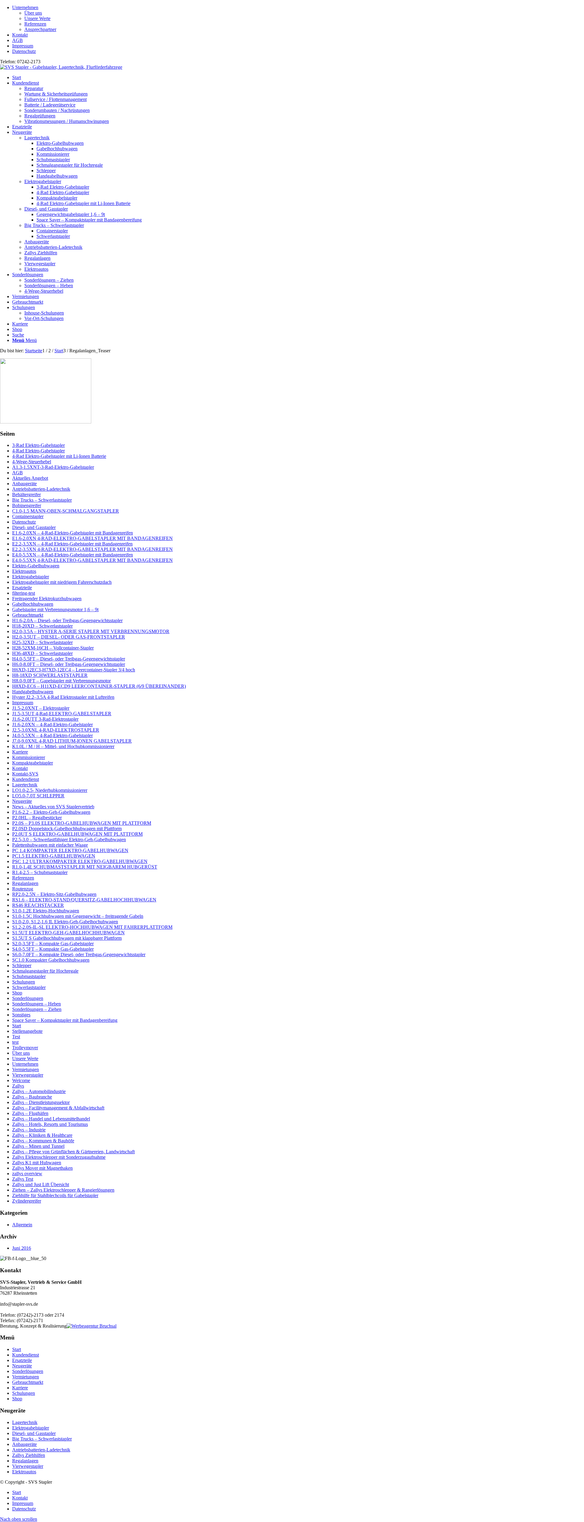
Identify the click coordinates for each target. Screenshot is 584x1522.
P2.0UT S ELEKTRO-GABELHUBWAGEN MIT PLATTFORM (77, 834)
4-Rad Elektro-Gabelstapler (38, 450)
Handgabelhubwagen (32, 691)
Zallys (18, 1085)
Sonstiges (21, 1014)
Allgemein (22, 1224)
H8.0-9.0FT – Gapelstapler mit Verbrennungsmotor (61, 680)
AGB (17, 40)
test (15, 1042)
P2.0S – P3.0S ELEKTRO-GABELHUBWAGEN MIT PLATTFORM (81, 823)
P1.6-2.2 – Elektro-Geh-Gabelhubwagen (51, 812)
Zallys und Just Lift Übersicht (40, 1184)
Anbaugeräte (36, 241)
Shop (17, 992)
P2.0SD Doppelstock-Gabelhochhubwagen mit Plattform (67, 828)
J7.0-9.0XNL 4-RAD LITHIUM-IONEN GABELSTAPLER (72, 741)
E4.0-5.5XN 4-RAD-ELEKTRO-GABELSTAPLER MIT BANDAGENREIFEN (92, 560)
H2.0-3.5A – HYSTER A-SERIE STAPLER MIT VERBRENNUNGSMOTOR (90, 631)
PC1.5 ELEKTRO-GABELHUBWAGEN (53, 856)
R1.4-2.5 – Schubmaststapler (40, 872)
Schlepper (21, 965)
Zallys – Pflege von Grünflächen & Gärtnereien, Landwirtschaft (73, 1151)
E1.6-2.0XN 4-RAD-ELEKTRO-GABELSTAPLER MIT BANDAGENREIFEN (92, 538)
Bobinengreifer (26, 505)
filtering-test (23, 593)
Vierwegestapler (39, 263)
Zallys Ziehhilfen (40, 252)
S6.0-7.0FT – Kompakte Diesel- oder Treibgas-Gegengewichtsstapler (78, 954)
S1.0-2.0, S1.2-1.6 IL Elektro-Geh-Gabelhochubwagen (65, 921)
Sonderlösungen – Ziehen (36, 1009)
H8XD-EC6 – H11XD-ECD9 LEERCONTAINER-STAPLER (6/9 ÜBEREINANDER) (99, 686)
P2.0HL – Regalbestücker (37, 817)
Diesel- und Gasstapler (46, 208)
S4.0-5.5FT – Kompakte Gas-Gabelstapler (53, 949)
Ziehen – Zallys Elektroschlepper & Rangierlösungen (63, 1190)
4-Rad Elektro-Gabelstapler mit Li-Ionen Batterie (59, 456)
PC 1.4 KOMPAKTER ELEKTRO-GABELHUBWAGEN (70, 850)
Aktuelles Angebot (30, 478)
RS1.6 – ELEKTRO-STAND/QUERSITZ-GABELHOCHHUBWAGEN (84, 899)
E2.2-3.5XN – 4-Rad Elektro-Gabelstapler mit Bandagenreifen (72, 543)
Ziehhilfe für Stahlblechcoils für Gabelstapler (55, 1195)
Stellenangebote (27, 1031)
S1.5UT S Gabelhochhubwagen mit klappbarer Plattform (67, 938)
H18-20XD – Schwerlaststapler (42, 626)
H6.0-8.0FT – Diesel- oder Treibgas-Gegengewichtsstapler (68, 664)
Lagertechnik (37, 137)
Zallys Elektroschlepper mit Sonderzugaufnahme (59, 1157)
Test (16, 1036)
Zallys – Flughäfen (30, 1113)
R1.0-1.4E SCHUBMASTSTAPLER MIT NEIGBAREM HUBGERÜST (84, 866)
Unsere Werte (37, 18)
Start (16, 1025)
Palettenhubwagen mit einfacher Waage (50, 845)
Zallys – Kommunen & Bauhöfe (43, 1140)
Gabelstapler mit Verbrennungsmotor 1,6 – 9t (55, 609)
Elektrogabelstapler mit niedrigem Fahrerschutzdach (62, 582)
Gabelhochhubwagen (32, 604)
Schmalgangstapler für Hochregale (45, 970)
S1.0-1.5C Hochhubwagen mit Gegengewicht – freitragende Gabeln (77, 916)
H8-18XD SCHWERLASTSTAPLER (50, 675)
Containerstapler (27, 516)
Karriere (20, 751)
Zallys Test (22, 1179)
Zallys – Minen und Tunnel (38, 1146)
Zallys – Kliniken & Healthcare (42, 1135)
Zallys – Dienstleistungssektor (41, 1102)
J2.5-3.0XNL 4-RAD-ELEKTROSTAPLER (55, 730)
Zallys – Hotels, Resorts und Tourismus (50, 1124)
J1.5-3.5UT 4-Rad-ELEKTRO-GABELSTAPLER (61, 713)
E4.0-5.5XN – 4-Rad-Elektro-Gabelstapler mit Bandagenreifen (72, 554)
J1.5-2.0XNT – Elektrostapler (40, 708)
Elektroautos (36, 269)
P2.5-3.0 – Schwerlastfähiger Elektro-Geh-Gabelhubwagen (69, 839)
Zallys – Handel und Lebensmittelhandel (51, 1118)
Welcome (21, 1080)
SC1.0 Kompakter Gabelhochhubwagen (50, 960)
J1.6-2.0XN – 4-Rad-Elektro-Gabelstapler (52, 724)
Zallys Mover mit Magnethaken (42, 1168)
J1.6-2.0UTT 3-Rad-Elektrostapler (45, 719)
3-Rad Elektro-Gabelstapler (38, 445)
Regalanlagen (37, 258)
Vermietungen (25, 1069)
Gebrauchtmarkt (27, 615)
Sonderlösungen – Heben (36, 1003)
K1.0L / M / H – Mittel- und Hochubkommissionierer (63, 746)
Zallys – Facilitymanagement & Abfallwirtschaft (58, 1107)
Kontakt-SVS (25, 773)
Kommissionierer (28, 757)
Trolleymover (25, 1047)
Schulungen (23, 981)
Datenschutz (24, 51)
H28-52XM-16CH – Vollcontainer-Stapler (53, 647)
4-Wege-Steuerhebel (31, 461)
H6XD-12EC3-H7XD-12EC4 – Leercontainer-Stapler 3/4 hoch (73, 669)
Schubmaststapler (29, 976)
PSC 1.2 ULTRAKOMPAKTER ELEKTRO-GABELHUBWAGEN (80, 861)
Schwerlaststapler (29, 987)
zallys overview (27, 1173)
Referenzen (35, 23)
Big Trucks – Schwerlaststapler (54, 225)
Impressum (22, 45)
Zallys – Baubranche (32, 1096)
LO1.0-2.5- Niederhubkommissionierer (49, 790)
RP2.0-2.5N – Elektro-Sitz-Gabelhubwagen (54, 894)
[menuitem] (298, 18)
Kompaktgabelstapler (32, 762)
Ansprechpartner (40, 29)
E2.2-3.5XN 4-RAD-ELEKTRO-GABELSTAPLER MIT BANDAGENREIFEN (92, 549)
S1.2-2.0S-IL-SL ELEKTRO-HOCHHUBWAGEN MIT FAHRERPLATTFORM (92, 927)
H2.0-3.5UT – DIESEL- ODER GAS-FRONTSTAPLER (68, 636)
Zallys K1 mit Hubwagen (36, 1162)
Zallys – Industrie (29, 1129)
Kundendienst (25, 779)
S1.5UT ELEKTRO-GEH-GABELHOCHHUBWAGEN (68, 932)
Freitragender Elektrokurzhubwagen (47, 598)
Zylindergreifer (26, 1200)
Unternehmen (25, 7)
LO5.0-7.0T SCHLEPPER (38, 795)
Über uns (33, 13)
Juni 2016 (21, 1248)
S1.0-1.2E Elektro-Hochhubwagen (45, 910)
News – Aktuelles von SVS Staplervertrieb (53, 806)
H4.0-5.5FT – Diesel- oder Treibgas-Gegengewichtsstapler (68, 658)
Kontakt (20, 34)
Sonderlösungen (27, 998)
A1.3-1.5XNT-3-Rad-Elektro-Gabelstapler (53, 467)
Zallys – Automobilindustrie (39, 1091)
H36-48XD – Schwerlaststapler (42, 653)
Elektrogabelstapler (42, 181)
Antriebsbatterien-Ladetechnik (53, 247)
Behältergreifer (26, 494)
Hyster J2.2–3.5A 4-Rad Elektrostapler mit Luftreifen (63, 697)
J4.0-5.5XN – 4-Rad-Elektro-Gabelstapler (52, 735)
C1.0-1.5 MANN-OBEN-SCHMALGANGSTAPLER (65, 511)
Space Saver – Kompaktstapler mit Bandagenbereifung (64, 1020)
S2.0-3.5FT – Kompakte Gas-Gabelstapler (53, 943)
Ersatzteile (22, 587)
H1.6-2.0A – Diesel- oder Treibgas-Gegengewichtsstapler (67, 620)
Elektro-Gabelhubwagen (35, 565)
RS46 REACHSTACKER (38, 905)
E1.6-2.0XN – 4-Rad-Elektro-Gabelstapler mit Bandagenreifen (72, 532)
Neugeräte (22, 801)
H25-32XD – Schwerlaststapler (42, 642)
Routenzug (22, 888)
